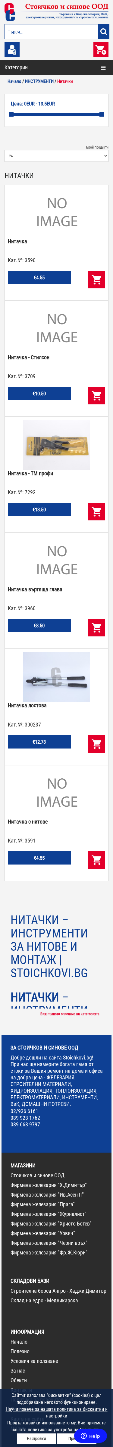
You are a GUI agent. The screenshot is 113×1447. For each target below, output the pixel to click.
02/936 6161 (24, 1111)
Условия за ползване (34, 1361)
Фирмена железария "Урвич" (43, 1233)
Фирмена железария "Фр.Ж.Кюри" (49, 1252)
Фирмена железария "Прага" (43, 1204)
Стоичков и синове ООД (37, 1175)
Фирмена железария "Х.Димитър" (49, 1185)
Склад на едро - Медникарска (44, 1300)
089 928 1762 (25, 1118)
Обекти (19, 1380)
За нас (18, 1370)
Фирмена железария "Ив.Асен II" (47, 1194)
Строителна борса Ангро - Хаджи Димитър (58, 1291)
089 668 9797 (25, 1124)
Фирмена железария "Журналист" (48, 1214)
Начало (19, 1342)
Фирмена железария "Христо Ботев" (51, 1223)
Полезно (20, 1351)
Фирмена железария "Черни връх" (49, 1243)
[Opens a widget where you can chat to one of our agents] (90, 1436)
